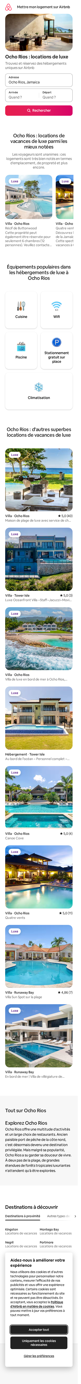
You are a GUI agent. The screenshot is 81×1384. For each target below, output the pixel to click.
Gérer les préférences (39, 1356)
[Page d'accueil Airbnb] (8, 7)
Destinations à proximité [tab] (22, 1216)
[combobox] (39, 82)
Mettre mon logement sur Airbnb (43, 7)
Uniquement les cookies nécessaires (39, 1343)
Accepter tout (39, 1330)
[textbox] (22, 97)
